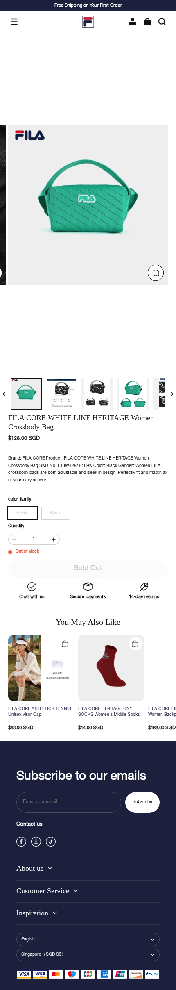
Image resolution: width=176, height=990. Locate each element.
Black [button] (55, 513)
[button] (14, 21)
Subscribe (142, 802)
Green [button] (22, 513)
